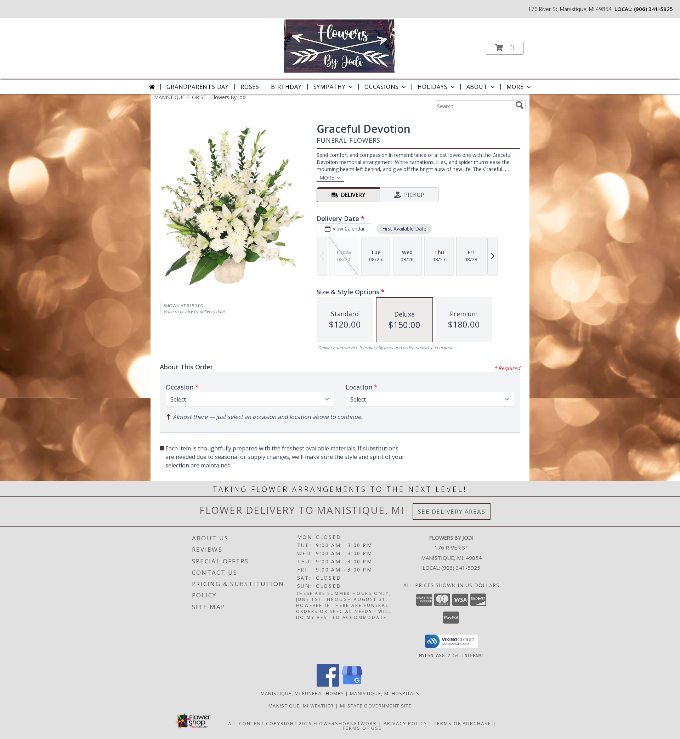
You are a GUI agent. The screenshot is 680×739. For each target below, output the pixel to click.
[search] (520, 105)
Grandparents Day (197, 87)
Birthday (286, 87)
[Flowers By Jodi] (339, 45)
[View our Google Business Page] (352, 684)
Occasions (381, 87)
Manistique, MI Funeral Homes (302, 693)
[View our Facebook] (328, 684)
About (477, 87)
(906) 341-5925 (653, 8)
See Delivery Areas (452, 511)
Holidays (432, 87)
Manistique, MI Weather (301, 706)
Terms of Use (362, 728)
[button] (504, 48)
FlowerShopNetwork (345, 723)
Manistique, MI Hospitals (384, 693)
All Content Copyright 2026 (270, 723)
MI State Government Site (376, 706)
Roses (249, 87)
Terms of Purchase (462, 723)
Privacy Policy (405, 723)
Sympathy (329, 87)
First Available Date (404, 228)
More (515, 87)
